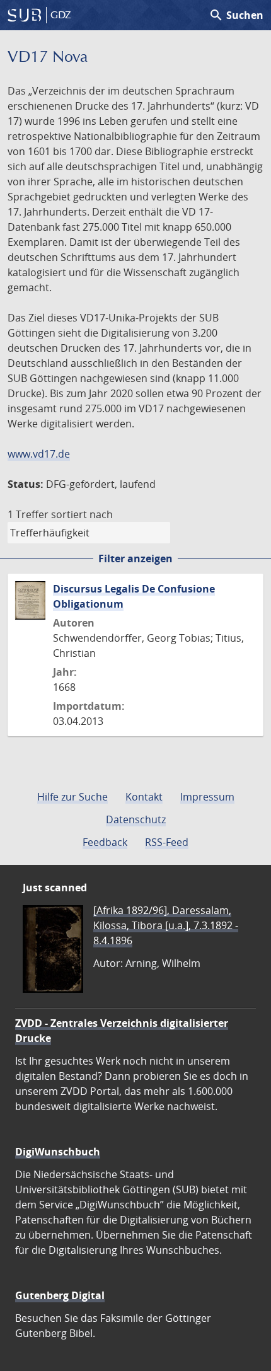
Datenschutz (136, 819)
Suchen (236, 15)
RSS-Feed (166, 842)
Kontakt (144, 797)
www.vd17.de (39, 454)
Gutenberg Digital (60, 1295)
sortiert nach (82, 514)
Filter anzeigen (135, 558)
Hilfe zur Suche (72, 797)
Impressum (207, 797)
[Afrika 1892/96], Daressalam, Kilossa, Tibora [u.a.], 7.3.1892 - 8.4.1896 (165, 925)
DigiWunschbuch (57, 1152)
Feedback (105, 842)
